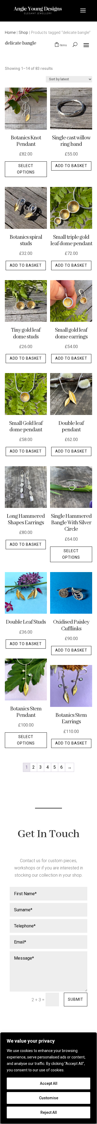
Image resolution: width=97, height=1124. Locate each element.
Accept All (48, 1083)
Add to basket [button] (71, 166)
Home (10, 32)
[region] (48, 1078)
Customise (48, 1098)
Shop (23, 32)
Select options (26, 169)
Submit (75, 999)
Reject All (48, 1112)
